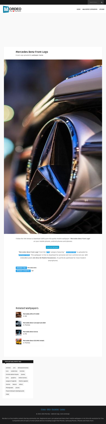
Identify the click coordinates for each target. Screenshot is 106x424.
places (17, 388)
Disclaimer (55, 409)
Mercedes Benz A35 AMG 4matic (33, 341)
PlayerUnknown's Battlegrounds (15, 391)
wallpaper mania (37, 55)
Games (23, 374)
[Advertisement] (53, 32)
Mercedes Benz (71, 252)
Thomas (27, 325)
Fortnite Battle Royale (12, 374)
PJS (26, 334)
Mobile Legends (23, 381)
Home (78, 9)
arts (14, 368)
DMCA (49, 409)
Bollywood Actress (23, 368)
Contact (62, 409)
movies (8, 384)
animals (8, 368)
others (21, 384)
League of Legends (11, 381)
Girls (7, 378)
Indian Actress (23, 378)
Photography (9, 388)
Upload (101, 9)
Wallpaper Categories (90, 9)
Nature (15, 384)
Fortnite (22, 371)
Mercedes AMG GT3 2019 (31, 314)
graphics (13, 378)
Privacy (43, 409)
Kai (26, 316)
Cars (7, 371)
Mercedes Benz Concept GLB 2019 (34, 323)
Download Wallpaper (52, 247)
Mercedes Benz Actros (30, 332)
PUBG (7, 394)
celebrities (14, 371)
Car (48, 252)
